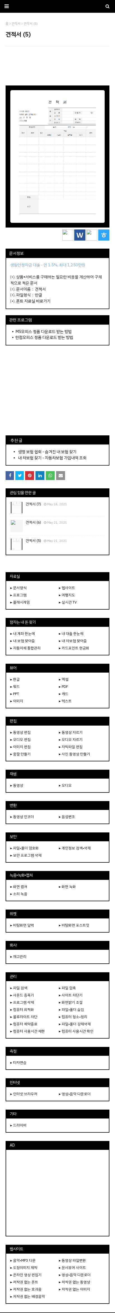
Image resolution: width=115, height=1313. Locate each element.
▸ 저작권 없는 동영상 (74, 1282)
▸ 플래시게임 (20, 602)
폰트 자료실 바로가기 (33, 301)
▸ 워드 (15, 686)
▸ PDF (63, 686)
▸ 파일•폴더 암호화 (24, 848)
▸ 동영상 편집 (20, 732)
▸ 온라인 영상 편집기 (26, 1274)
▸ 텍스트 (65, 701)
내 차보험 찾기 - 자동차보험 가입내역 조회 (52, 458)
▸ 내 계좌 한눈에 (22, 633)
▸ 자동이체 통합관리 (25, 648)
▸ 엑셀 (63, 679)
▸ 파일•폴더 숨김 (71, 1009)
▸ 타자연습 (18, 1062)
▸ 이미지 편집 (20, 746)
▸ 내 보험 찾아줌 (22, 640)
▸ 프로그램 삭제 (22, 1002)
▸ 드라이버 (18, 1125)
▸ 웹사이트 (67, 587)
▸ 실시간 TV (68, 602)
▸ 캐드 (63, 693)
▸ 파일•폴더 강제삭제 (75, 1024)
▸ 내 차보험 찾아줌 (73, 640)
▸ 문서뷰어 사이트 (72, 1267)
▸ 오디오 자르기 (71, 739)
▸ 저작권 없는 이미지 (74, 1289)
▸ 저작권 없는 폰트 (24, 1282)
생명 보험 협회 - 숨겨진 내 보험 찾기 (47, 452)
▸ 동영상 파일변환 (72, 1260)
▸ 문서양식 (18, 587)
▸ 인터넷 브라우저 (23, 1094)
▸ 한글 (15, 679)
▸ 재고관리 (18, 956)
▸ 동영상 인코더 (22, 816)
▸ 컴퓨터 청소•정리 (73, 1016)
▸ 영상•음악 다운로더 (75, 1094)
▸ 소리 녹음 (18, 894)
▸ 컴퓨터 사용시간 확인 (76, 1031)
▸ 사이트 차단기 (71, 995)
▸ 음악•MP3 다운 (23, 1260)
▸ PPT (14, 693)
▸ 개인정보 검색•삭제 (75, 848)
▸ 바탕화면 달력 (22, 925)
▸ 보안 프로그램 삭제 (26, 855)
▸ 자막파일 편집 (71, 746)
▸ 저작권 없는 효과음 (26, 1289)
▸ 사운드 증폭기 (22, 995)
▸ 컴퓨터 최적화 (22, 1009)
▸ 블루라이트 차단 (23, 1016)
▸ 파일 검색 (18, 988)
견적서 (40, 289)
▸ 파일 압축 (67, 988)
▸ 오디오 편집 (20, 739)
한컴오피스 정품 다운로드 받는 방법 (44, 337)
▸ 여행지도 (67, 595)
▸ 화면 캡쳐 (18, 886)
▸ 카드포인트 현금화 (74, 648)
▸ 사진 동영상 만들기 (74, 754)
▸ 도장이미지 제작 (23, 1267)
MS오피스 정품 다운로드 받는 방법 (43, 332)
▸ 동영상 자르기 (71, 732)
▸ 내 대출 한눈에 (71, 633)
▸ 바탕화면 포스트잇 (74, 925)
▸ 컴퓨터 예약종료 (23, 1024)
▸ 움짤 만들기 (20, 754)
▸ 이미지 (16, 701)
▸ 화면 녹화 (67, 886)
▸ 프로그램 (18, 595)
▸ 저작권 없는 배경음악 (27, 1296)
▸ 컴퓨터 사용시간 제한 (27, 1031)
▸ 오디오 (65, 785)
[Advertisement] (57, 66)
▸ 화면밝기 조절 (71, 1002)
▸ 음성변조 (67, 816)
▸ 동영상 (16, 785)
